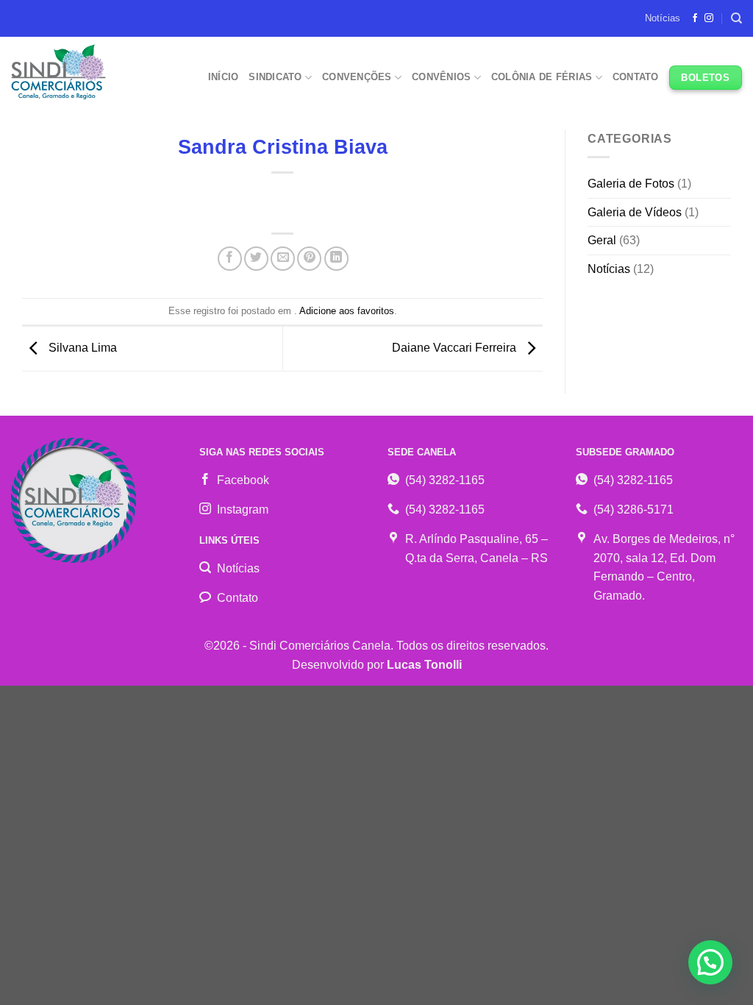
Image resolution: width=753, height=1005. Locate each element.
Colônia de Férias (541, 76)
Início (223, 76)
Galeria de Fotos (631, 183)
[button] (710, 962)
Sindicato (275, 76)
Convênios (441, 76)
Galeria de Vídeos (635, 212)
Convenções (357, 76)
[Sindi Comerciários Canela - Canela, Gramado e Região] (60, 72)
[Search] (736, 18)
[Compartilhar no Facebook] (230, 258)
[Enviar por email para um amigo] (283, 258)
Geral (602, 240)
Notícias (662, 18)
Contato (636, 76)
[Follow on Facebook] (694, 18)
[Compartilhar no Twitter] (256, 258)
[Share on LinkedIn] (336, 258)
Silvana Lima (81, 347)
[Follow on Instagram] (708, 18)
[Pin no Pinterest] (309, 258)
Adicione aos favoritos (346, 310)
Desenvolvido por (377, 664)
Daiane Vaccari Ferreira (455, 347)
